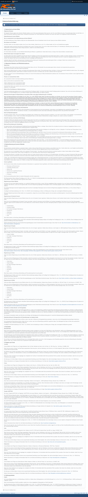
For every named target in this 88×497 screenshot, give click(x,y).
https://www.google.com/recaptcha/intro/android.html (14, 407)
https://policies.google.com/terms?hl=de (12, 250)
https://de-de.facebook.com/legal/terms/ (12, 223)
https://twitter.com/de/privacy (76, 278)
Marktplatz (19, 13)
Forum (12, 13)
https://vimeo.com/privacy (53, 376)
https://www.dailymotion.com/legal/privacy (58, 457)
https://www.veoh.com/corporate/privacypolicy (57, 441)
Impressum (13, 493)
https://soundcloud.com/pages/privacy (48, 423)
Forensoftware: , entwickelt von (44, 495)
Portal (5, 13)
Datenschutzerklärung (5, 493)
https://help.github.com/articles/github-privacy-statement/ (15, 305)
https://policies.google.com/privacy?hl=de (53, 250)
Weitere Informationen (62, 24)
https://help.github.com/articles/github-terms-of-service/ (70, 304)
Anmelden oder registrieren (6, 1)
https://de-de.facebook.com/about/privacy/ (70, 222)
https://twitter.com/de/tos (64, 278)
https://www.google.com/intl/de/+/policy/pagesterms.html (32, 250)
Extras (26, 13)
